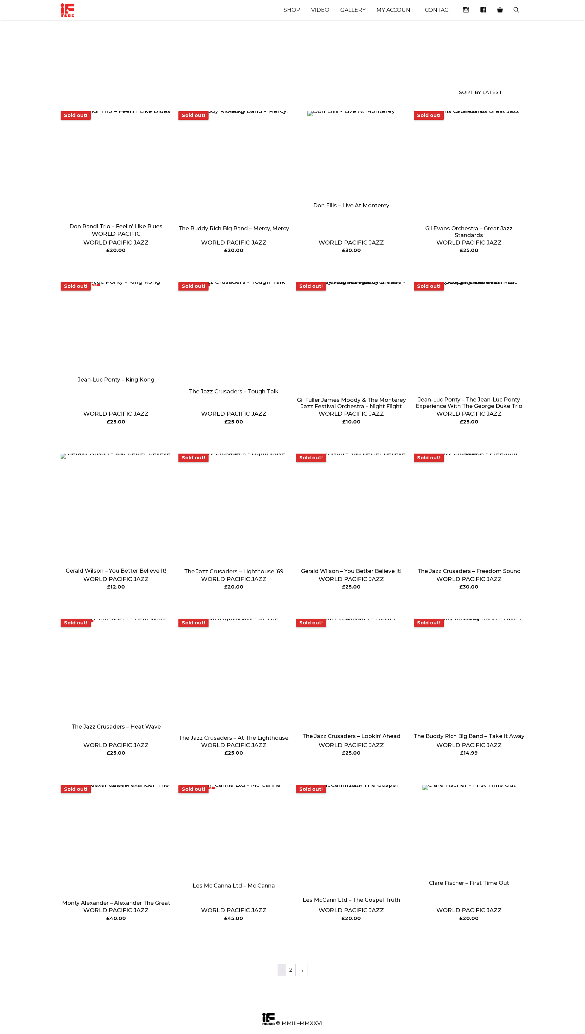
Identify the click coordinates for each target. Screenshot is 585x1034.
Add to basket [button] (351, 268)
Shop (292, 10)
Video (320, 10)
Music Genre (72, 68)
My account (395, 10)
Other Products (195, 68)
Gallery (353, 10)
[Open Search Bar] (516, 10)
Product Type (135, 68)
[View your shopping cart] (500, 10)
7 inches (249, 65)
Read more (116, 268)
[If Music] (67, 10)
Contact (438, 10)
